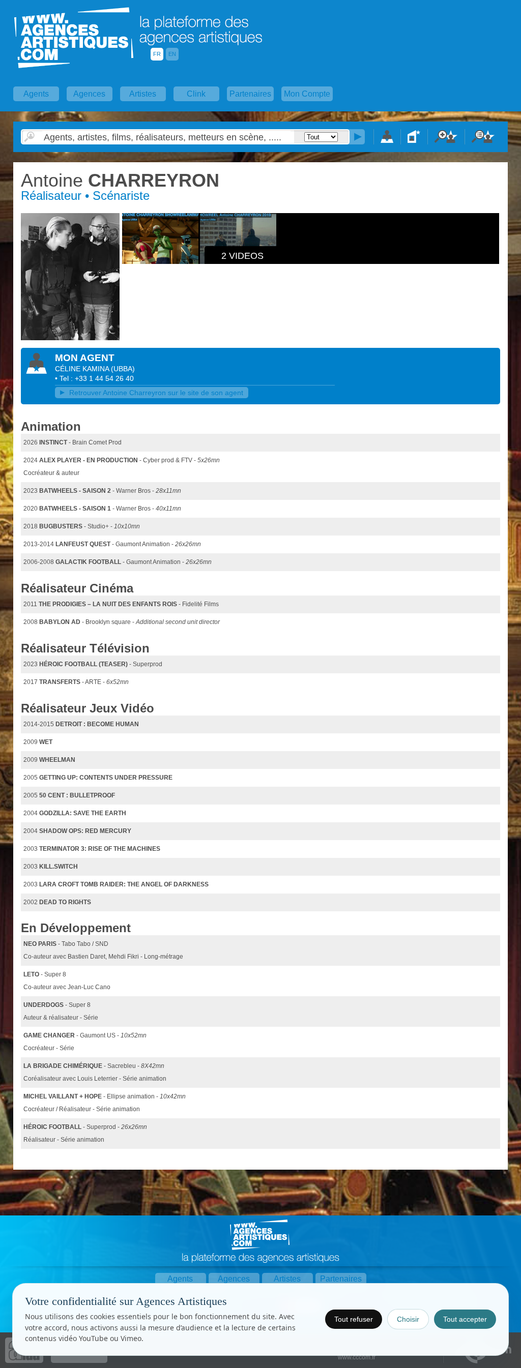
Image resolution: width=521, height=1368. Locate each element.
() (123, 369)
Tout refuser (353, 1319)
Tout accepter (465, 1319)
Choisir (408, 1319)
